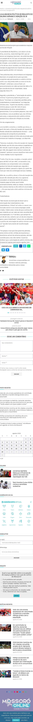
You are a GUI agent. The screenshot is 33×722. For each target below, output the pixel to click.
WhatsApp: (3, 547)
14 (21, 445)
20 (16, 448)
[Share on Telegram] (3, 249)
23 (30, 448)
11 (7, 445)
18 (7, 448)
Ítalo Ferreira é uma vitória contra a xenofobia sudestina (22, 484)
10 (2, 445)
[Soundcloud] (23, 692)
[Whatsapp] (25, 692)
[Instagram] (12, 692)
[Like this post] (16, 246)
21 (21, 448)
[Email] (20, 692)
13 (16, 445)
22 (26, 448)
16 (30, 445)
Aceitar (16, 720)
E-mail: (2, 539)
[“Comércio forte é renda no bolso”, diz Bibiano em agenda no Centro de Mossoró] (5, 673)
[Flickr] (14, 692)
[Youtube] (17, 692)
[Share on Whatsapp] (28, 246)
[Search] (31, 2)
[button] (1, 298)
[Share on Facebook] (20, 246)
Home (2, 8)
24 (2, 452)
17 (2, 448)
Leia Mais (24, 720)
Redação (10, 19)
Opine (16, 596)
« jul (1, 458)
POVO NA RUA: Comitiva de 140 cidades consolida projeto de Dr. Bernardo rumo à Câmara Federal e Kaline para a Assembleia (16, 410)
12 (11, 445)
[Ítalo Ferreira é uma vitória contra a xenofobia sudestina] (5, 485)
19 (11, 448)
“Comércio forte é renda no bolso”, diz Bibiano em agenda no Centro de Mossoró (15, 424)
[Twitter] (9, 692)
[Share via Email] (7, 249)
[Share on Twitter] (24, 246)
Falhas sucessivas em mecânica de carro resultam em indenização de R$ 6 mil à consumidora (13, 417)
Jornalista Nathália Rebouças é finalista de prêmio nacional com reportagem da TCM (21, 474)
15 (25, 445)
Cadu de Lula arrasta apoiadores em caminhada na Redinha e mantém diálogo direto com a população (16, 394)
